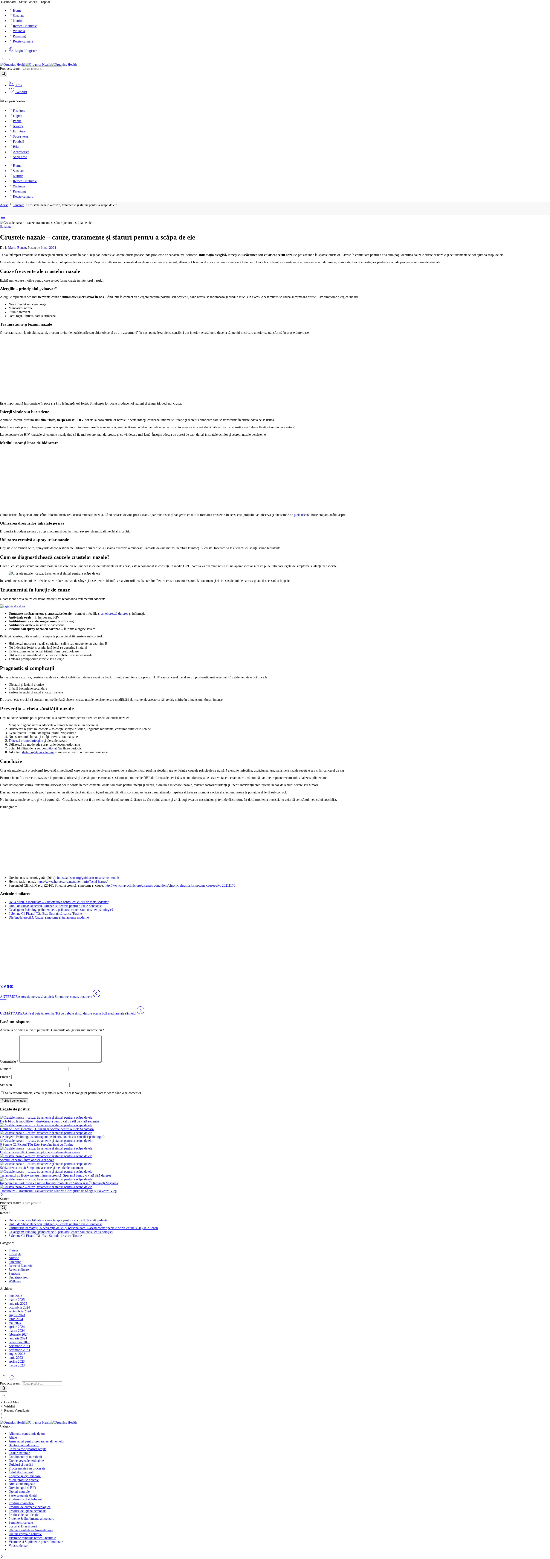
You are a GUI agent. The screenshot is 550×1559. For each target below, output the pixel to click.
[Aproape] (1, 1195)
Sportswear (20, 136)
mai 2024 (15, 1323)
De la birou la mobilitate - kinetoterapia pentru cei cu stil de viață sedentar (49, 1121)
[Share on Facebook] (4, 987)
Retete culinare (23, 41)
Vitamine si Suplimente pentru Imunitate (36, 1542)
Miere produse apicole (24, 1480)
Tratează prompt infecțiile (26, 740)
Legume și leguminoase (25, 1476)
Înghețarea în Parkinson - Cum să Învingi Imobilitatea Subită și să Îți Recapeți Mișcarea (59, 1183)
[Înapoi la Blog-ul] (3, 1004)
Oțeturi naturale (19, 1491)
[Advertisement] (275, 368)
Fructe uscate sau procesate (27, 1468)
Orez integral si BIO (22, 1487)
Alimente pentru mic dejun (27, 1433)
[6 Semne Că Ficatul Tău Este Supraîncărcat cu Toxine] (275, 1141)
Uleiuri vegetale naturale (25, 1534)
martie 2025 (17, 1299)
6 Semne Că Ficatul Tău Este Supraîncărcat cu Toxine (45, 913)
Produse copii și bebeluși (25, 1499)
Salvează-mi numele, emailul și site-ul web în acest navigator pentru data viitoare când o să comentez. (73, 1093)
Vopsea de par (18, 1545)
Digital (17, 116)
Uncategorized (18, 1277)
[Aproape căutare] (4, 1398)
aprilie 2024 (17, 1326)
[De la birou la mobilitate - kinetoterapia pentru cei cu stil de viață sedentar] (275, 1117)
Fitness (13, 1250)
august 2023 (17, 1354)
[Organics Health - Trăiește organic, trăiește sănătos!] (38, 64)
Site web (6, 1085)
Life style (15, 1254)
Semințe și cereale (21, 1522)
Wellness (19, 31)
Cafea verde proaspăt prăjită (27, 1449)
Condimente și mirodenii (25, 1457)
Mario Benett (17, 247)
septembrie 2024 (20, 1311)
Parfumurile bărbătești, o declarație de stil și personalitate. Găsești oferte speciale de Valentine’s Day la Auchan (83, 1228)
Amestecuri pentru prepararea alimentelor (36, 1441)
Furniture (19, 131)
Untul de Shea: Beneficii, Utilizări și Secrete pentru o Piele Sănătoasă (55, 906)
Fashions (19, 110)
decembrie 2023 (19, 1342)
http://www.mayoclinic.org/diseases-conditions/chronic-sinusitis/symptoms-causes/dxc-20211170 (170, 885)
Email (5, 1077)
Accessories (21, 152)
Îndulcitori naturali (21, 1472)
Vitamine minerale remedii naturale (32, 1538)
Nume (5, 1069)
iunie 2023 (16, 1357)
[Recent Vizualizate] (12, 1379)
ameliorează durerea (114, 613)
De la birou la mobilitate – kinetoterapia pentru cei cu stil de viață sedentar (58, 902)
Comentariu (9, 1061)
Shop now (20, 157)
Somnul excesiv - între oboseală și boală (27, 1160)
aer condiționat (47, 748)
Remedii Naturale (25, 26)
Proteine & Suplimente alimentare (31, 1518)
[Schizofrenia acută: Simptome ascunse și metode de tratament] (275, 1164)
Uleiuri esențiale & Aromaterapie (31, 1530)
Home (17, 10)
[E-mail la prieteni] (12, 987)
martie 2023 (17, 1365)
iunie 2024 (16, 1319)
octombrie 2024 (19, 1307)
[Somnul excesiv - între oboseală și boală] (275, 1156)
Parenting (19, 36)
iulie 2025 (15, 1296)
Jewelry (18, 126)
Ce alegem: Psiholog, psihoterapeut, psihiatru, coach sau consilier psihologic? (61, 909)
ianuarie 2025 (18, 1303)
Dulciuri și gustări (21, 1464)
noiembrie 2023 (19, 1346)
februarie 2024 (18, 1334)
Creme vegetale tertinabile (26, 1460)
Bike (16, 147)
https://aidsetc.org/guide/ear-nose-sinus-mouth (88, 878)
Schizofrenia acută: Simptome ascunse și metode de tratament (41, 1167)
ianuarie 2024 (18, 1338)
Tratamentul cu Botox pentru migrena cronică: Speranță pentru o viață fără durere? (55, 1175)
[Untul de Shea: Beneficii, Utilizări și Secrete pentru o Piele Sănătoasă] (275, 1125)
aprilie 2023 (17, 1361)
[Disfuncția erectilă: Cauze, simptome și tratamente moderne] (275, 1148)
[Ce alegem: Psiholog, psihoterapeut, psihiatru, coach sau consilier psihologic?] (275, 1133)
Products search (10, 68)
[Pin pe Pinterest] (8, 987)
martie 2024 (17, 1330)
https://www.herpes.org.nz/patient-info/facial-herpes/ (72, 881)
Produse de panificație (23, 1515)
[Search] (3, 74)
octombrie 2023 (19, 1350)
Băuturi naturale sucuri (24, 1445)
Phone (17, 121)
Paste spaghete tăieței (23, 1495)
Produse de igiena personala (27, 1511)
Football (18, 141)
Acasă (4, 205)
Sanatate (18, 15)
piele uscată (302, 515)
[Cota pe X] (1, 987)
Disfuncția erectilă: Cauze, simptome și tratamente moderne (49, 917)
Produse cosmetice (21, 1503)
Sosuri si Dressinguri (23, 1526)
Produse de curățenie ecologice (29, 1507)
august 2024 (17, 1315)
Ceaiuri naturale (19, 1453)
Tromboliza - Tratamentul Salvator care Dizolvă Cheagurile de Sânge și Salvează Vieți (58, 1191)
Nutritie (18, 21)
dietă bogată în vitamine (38, 752)
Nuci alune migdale (22, 1484)
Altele (13, 1437)
